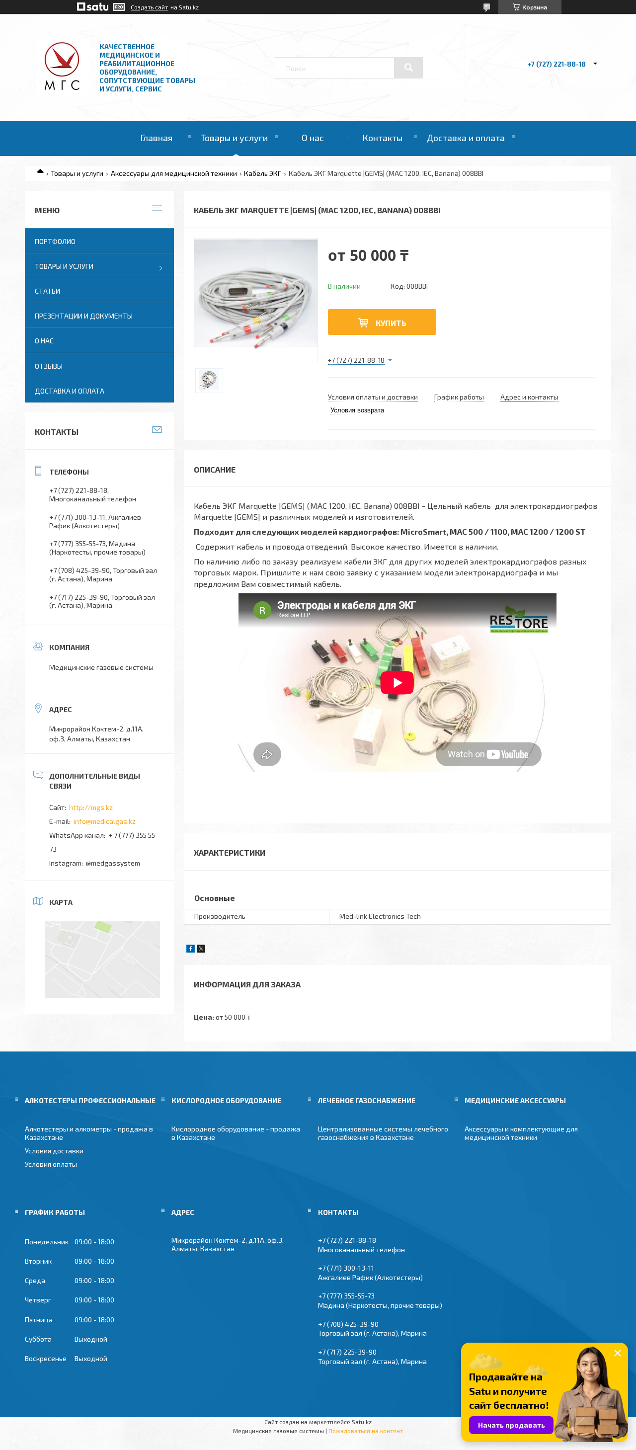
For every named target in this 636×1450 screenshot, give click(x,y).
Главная (156, 137)
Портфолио (55, 241)
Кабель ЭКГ (262, 173)
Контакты (382, 137)
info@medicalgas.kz (105, 821)
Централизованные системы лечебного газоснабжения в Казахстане (383, 1133)
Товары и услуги (234, 137)
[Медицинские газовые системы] (63, 94)
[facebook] (190, 950)
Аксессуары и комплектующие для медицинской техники (521, 1133)
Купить (391, 322)
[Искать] (408, 67)
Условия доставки (54, 1150)
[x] (201, 950)
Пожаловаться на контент (365, 1430)
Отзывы (49, 366)
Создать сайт (149, 6)
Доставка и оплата (466, 137)
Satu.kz (362, 1421)
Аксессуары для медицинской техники (174, 173)
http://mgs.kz (91, 807)
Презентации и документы (84, 316)
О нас (313, 137)
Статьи (47, 291)
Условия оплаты (51, 1164)
